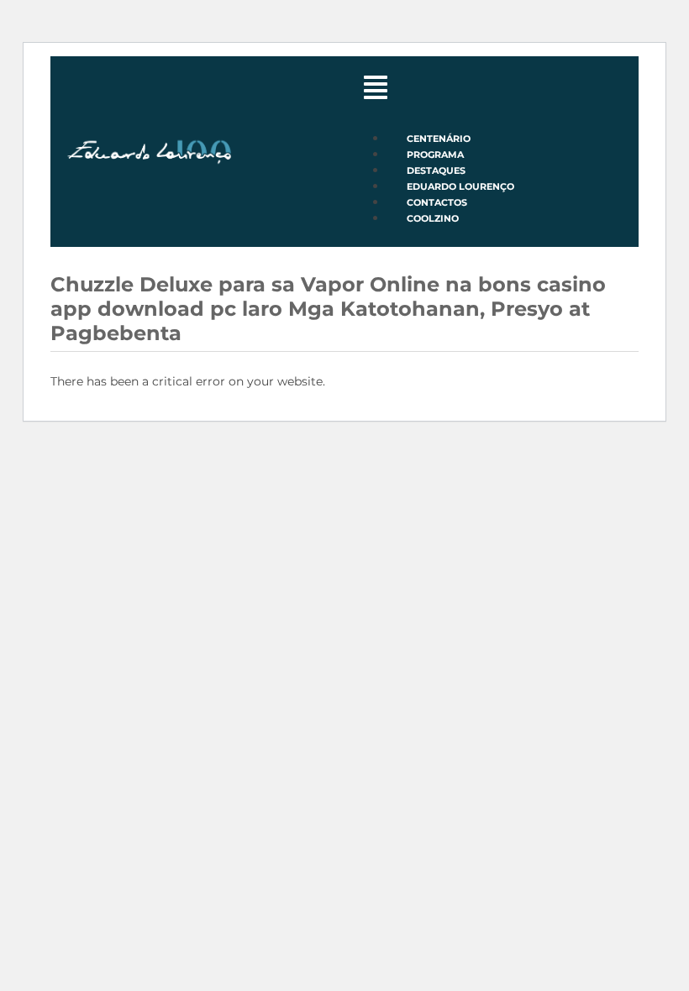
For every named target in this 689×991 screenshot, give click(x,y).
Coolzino (433, 218)
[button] (491, 91)
